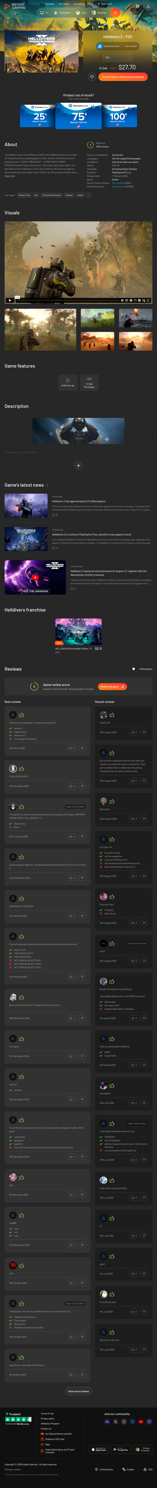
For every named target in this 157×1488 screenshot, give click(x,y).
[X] (116, 1422)
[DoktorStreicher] (103, 981)
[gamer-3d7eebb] (103, 1123)
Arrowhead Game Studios (124, 169)
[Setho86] (13, 1039)
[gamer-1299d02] (103, 753)
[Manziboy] (103, 896)
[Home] (15, 6)
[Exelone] (103, 943)
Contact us (46, 1428)
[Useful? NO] (82, 748)
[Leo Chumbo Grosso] (103, 1256)
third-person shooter (51, 195)
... (89, 195)
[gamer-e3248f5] (103, 1039)
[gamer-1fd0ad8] (13, 1076)
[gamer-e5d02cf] (103, 839)
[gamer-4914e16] (13, 1120)
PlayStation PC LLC (121, 172)
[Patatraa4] (103, 715)
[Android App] (121, 1449)
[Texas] (103, 1085)
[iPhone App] (99, 1449)
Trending (49, 3)
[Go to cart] (137, 6)
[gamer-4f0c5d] (13, 857)
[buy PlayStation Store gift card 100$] (117, 116)
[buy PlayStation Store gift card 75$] (78, 116)
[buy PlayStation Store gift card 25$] (39, 116)
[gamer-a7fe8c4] (13, 936)
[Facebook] (132, 1422)
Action (115, 179)
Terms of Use (47, 1413)
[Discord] (107, 1422)
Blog (90, 3)
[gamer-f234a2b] (103, 1218)
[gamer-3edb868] (13, 715)
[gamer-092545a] (103, 1332)
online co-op (24, 195)
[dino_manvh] (13, 806)
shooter (69, 195)
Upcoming (79, 3)
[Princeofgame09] (13, 769)
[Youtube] (141, 1422)
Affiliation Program (50, 1423)
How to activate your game (125, 162)
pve (36, 195)
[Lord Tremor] (13, 1265)
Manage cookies (13, 1469)
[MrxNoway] (103, 801)
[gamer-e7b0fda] (13, 1357)
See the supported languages (126, 158)
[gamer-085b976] (13, 1177)
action (80, 195)
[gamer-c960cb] (13, 898)
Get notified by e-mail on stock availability (123, 76)
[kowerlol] (13, 997)
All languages (146, 668)
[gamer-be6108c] (13, 1215)
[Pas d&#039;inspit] (13, 1303)
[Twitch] (149, 1422)
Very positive (118, 183)
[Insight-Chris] (103, 1180)
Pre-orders (64, 3)
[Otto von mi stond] (103, 1294)
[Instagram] (124, 1422)
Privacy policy (47, 1418)
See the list (117, 155)
